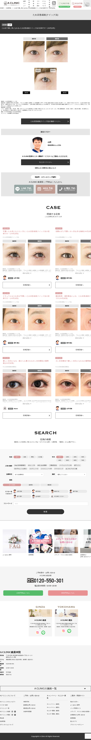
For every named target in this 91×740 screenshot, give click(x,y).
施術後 (64, 92)
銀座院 (31, 485)
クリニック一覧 (4, 708)
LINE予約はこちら (23, 593)
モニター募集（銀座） (53, 710)
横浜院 (49, 485)
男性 (32, 457)
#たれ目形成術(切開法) (9, 366)
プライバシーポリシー (77, 724)
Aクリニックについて (7, 695)
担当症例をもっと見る (54, 145)
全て (17, 457)
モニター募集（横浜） (53, 714)
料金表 (2, 718)
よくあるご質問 (75, 705)
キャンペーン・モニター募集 (56, 697)
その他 (40, 457)
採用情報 (73, 718)
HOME (2, 8)
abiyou (16, 408)
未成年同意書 (27, 711)
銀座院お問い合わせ (29, 705)
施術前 (26, 92)
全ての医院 (12, 485)
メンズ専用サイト (75, 708)
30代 (82, 457)
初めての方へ (74, 701)
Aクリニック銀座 (5, 711)
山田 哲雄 (16, 278)
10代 (67, 457)
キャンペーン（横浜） (53, 707)
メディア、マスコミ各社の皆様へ (80, 711)
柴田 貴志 (69, 278)
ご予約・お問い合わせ (31, 695)
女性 (25, 457)
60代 (75, 460)
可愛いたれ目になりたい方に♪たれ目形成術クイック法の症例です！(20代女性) (26, 232)
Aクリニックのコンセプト (8, 701)
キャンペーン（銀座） (53, 704)
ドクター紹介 (4, 705)
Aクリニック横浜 (5, 715)
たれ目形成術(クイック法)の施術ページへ (45, 121)
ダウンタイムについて (6, 724)
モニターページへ (45, 162)
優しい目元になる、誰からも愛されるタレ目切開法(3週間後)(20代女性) (26, 362)
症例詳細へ (27, 285)
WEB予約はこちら (67, 593)
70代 (82, 460)
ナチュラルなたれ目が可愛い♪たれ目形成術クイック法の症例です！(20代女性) (26, 297)
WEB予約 (26, 701)
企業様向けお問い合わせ (77, 715)
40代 (59, 460)
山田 (9, 24)
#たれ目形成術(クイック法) (11, 237)
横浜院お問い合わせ (29, 708)
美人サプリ (73, 721)
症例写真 (8, 8)
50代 (67, 460)
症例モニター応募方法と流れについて (45, 168)
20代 (75, 457)
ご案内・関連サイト (77, 695)
